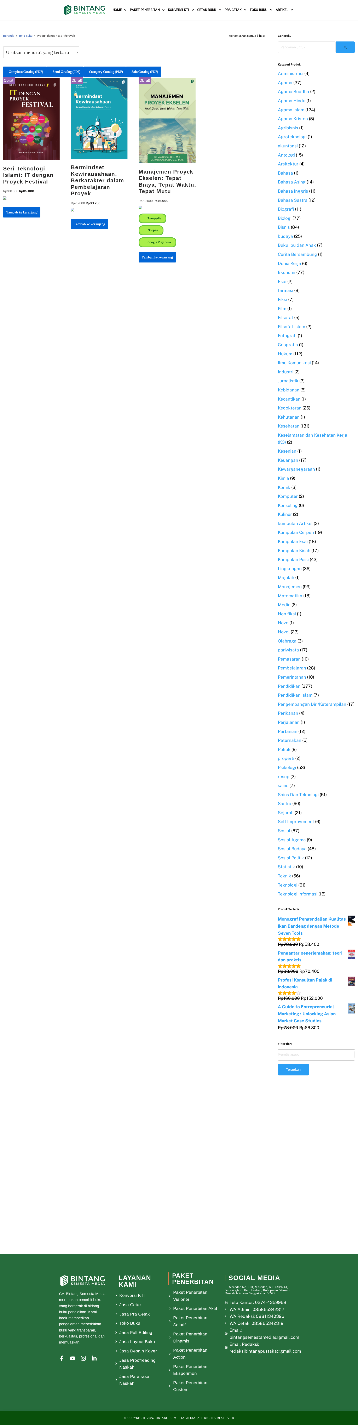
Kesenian (287, 451)
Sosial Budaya (292, 848)
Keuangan (288, 460)
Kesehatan (288, 426)
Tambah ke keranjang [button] (21, 212)
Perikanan (288, 713)
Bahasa (285, 173)
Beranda (8, 35)
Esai (282, 281)
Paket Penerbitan (145, 10)
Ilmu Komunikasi (294, 362)
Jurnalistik (288, 380)
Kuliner (285, 514)
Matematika (290, 595)
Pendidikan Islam (295, 695)
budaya (285, 236)
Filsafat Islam (291, 326)
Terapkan (293, 1069)
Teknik (284, 875)
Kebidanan (288, 389)
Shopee (152, 230)
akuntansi (288, 145)
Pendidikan (289, 686)
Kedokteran (289, 408)
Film (282, 308)
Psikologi (287, 767)
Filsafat (285, 317)
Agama (285, 82)
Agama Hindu (291, 100)
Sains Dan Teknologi (298, 794)
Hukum (285, 353)
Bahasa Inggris (293, 191)
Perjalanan (289, 722)
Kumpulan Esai (293, 541)
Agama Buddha (293, 91)
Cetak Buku (206, 10)
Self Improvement (296, 821)
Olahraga (287, 641)
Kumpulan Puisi (293, 559)
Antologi (286, 155)
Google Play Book (159, 242)
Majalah (286, 577)
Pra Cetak (233, 10)
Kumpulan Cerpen (296, 532)
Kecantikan (289, 399)
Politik (284, 749)
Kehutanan (289, 417)
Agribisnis (288, 127)
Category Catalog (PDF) (106, 72)
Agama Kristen (293, 118)
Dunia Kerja (289, 263)
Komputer (288, 496)
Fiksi (282, 299)
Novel (284, 631)
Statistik (286, 866)
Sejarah (286, 812)
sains (283, 785)
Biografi (286, 209)
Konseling (288, 505)
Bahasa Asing (292, 182)
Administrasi (290, 73)
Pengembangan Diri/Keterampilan (312, 704)
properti (286, 758)
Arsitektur (288, 163)
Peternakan (289, 740)
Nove (283, 622)
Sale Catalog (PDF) (145, 72)
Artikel (282, 10)
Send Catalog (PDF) (66, 72)
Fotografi (287, 335)
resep (283, 776)
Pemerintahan (292, 677)
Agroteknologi (292, 136)
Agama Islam (291, 109)
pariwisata (288, 649)
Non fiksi (287, 613)
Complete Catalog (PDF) (26, 72)
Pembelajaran (292, 668)
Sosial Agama (292, 839)
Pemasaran (289, 659)
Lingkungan (290, 568)
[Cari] (345, 47)
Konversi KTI (178, 10)
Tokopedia (154, 218)
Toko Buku (258, 10)
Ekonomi (286, 272)
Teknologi (287, 885)
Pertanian (287, 731)
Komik (284, 487)
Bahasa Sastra (292, 200)
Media (284, 604)
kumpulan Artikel (295, 523)
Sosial (284, 830)
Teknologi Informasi (297, 894)
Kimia (283, 478)
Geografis (288, 344)
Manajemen (290, 586)
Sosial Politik (291, 857)
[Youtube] (72, 1358)
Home (117, 10)
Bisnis (284, 227)
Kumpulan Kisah (294, 550)
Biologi (284, 218)
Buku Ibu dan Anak (297, 245)
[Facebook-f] (62, 1358)
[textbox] (316, 1054)
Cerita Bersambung (297, 254)
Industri (285, 371)
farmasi (285, 290)
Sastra (284, 803)
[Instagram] (83, 1358)
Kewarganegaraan (296, 469)
